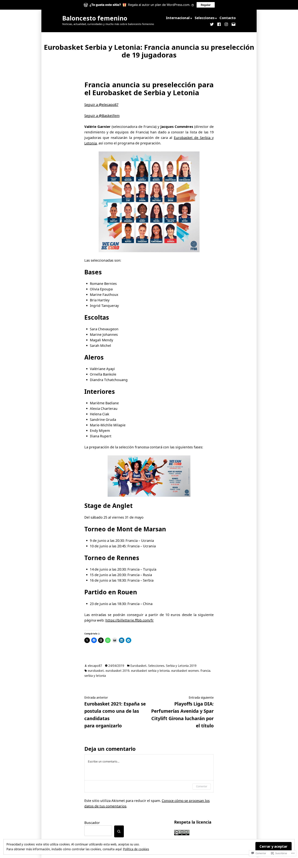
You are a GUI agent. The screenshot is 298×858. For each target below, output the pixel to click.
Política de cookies (136, 849)
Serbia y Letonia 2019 (181, 666)
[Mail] (233, 24)
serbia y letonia (95, 675)
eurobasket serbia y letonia (150, 670)
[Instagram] (226, 24)
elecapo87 (95, 666)
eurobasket (96, 670)
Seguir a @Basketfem (102, 115)
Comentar (201, 786)
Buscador (92, 822)
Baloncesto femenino (94, 18)
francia (205, 670)
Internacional (178, 17)
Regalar (206, 5)
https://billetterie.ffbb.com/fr (129, 620)
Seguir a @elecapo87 (101, 104)
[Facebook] (219, 24)
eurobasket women (185, 670)
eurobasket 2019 (117, 670)
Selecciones (205, 17)
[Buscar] (119, 831)
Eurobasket (138, 666)
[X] (212, 24)
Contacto (228, 17)
